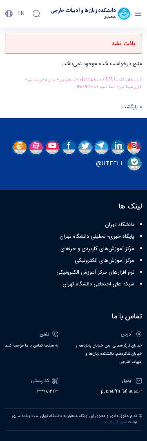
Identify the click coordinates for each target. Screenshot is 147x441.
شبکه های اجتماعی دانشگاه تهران (98, 284)
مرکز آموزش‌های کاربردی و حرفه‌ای (97, 248)
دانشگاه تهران (119, 224)
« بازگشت (131, 107)
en (21, 13)
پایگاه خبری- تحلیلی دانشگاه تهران (97, 236)
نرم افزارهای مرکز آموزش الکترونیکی (95, 272)
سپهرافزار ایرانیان (114, 422)
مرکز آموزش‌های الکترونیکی (104, 260)
